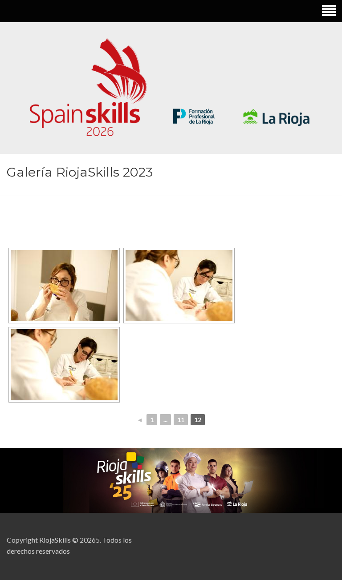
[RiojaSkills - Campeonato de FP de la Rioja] (171, 88)
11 (180, 419)
